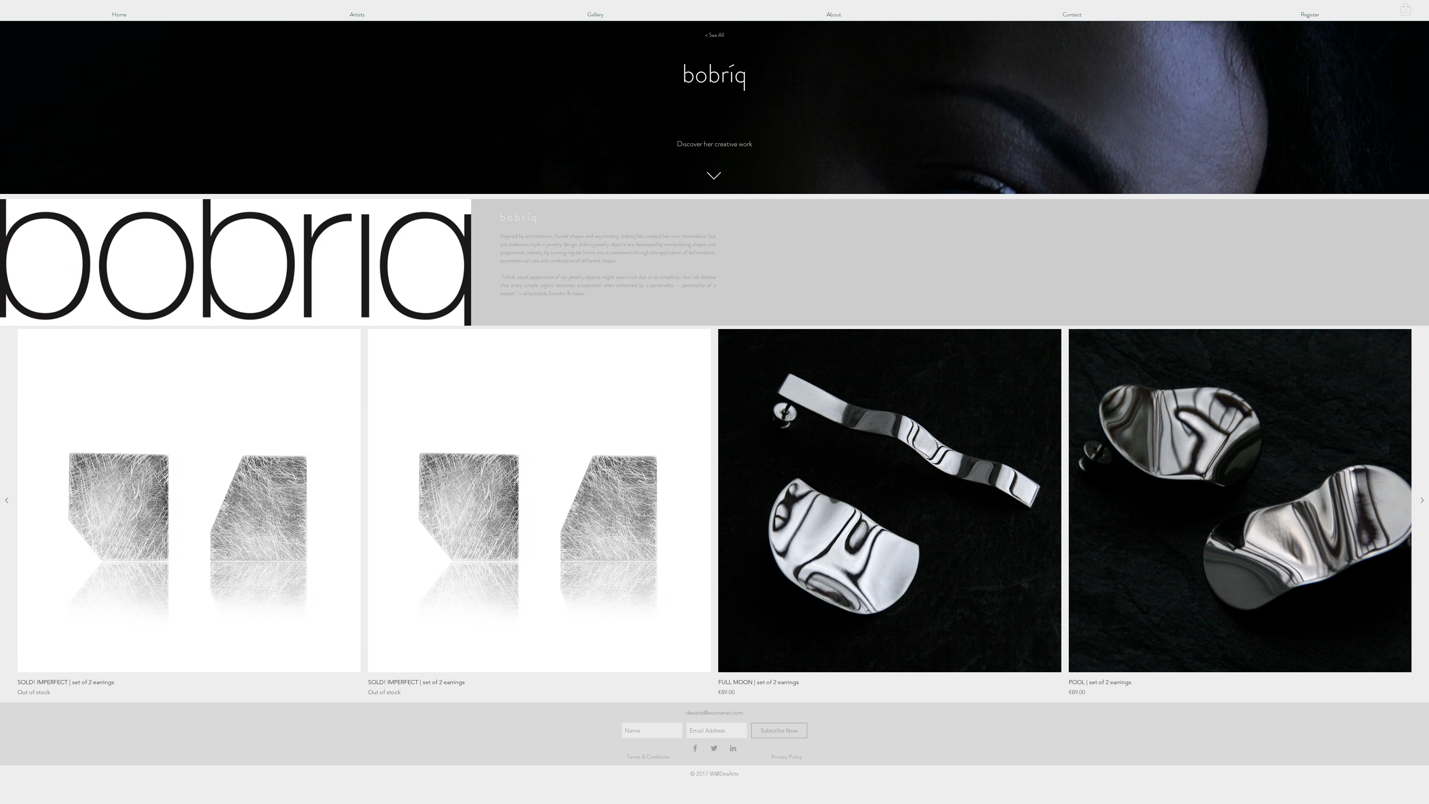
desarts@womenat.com (714, 712)
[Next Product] (1422, 500)
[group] (714, 513)
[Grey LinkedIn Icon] (733, 748)
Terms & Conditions (648, 757)
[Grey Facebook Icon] (695, 748)
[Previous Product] (6, 500)
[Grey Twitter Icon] (714, 748)
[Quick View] (189, 500)
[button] (1405, 9)
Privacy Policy (786, 757)
